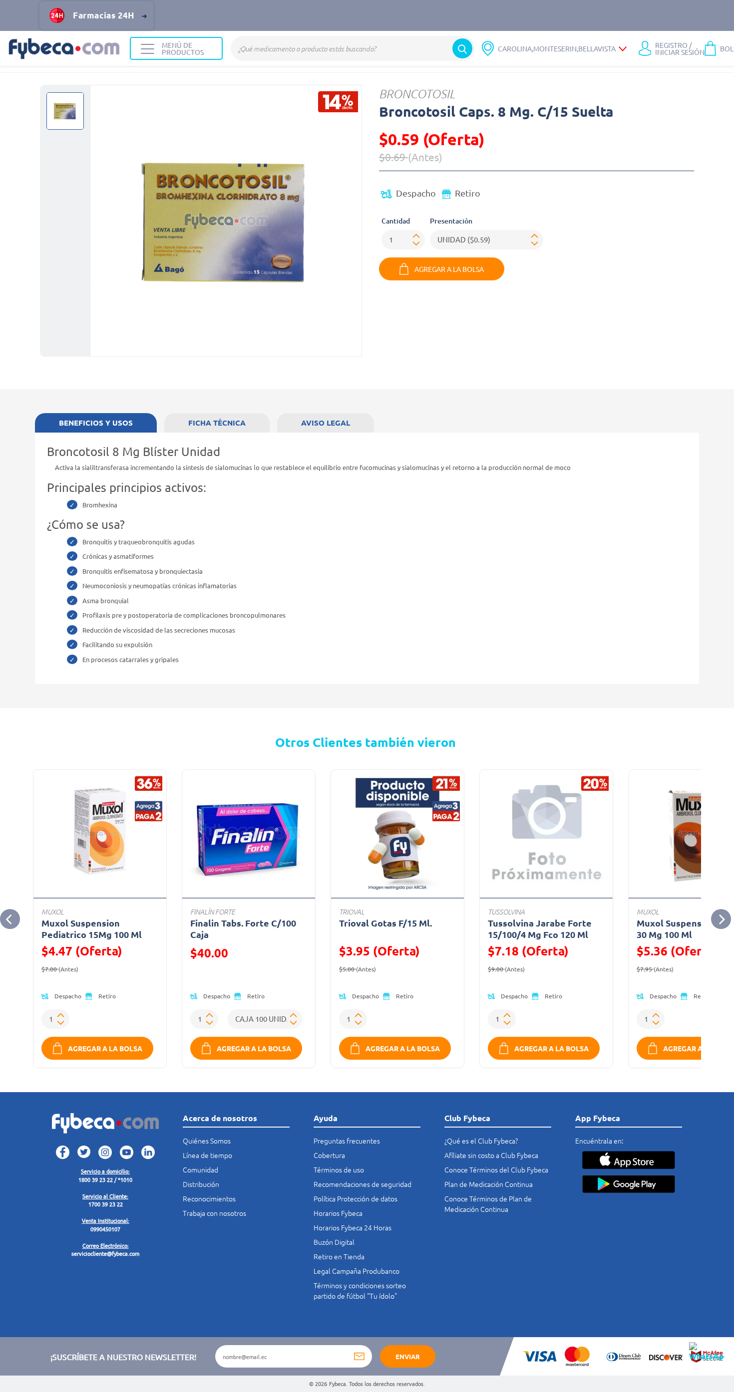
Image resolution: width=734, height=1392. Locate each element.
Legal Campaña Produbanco (356, 1271)
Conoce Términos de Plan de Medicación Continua (488, 1203)
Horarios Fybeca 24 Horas (352, 1227)
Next (721, 919)
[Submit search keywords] (462, 48)
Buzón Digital (334, 1242)
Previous (10, 919)
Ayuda (326, 1118)
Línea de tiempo (207, 1155)
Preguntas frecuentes (347, 1141)
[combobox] (353, 48)
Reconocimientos (209, 1198)
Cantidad (395, 221)
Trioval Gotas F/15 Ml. (385, 922)
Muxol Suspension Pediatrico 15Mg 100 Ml (91, 928)
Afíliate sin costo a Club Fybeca (491, 1155)
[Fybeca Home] (65, 48)
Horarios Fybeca (338, 1213)
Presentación (451, 221)
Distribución (201, 1184)
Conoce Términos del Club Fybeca (496, 1169)
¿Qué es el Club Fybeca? (481, 1141)
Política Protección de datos (355, 1198)
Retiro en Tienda (339, 1256)
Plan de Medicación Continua (488, 1184)
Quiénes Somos (207, 1141)
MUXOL (52, 912)
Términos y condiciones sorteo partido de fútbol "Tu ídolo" (360, 1290)
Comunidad (200, 1169)
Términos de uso (339, 1169)
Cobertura (329, 1155)
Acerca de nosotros (220, 1118)
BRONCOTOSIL (417, 93)
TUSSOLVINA (506, 912)
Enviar (407, 1356)
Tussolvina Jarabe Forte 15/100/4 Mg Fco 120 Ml (540, 928)
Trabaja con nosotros (214, 1213)
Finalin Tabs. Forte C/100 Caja (243, 928)
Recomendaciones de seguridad (362, 1184)
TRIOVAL (352, 912)
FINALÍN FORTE (212, 912)
